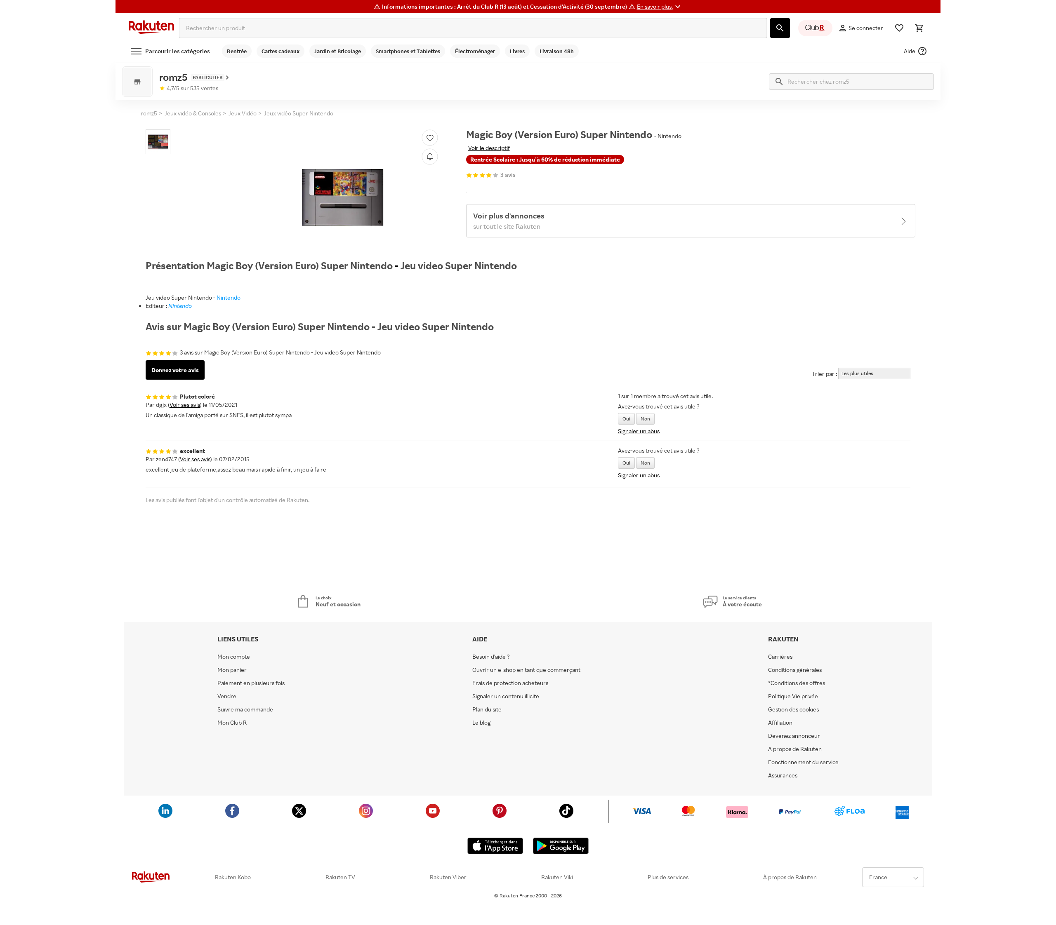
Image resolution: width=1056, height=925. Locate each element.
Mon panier (232, 670)
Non (645, 419)
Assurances (782, 775)
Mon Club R (232, 722)
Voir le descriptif (489, 147)
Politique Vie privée (793, 696)
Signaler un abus (639, 430)
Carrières (780, 656)
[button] (660, 7)
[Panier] (919, 28)
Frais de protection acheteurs (510, 683)
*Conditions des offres (796, 683)
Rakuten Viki (557, 877)
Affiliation (780, 722)
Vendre (226, 696)
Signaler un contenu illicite (505, 696)
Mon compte (233, 656)
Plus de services (668, 877)
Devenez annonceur (794, 735)
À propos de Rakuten (790, 877)
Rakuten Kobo (233, 877)
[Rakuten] (151, 28)
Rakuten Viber (448, 877)
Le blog (481, 722)
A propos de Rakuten (795, 749)
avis (508, 174)
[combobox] (472, 28)
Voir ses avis (185, 404)
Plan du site (487, 709)
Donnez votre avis (175, 369)
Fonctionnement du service (803, 762)
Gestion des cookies (793, 709)
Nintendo (228, 297)
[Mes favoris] (899, 28)
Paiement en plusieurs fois (251, 683)
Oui (626, 419)
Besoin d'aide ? (491, 656)
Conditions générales (795, 670)
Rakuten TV (340, 877)
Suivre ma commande (245, 709)
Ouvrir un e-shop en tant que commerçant (526, 670)
